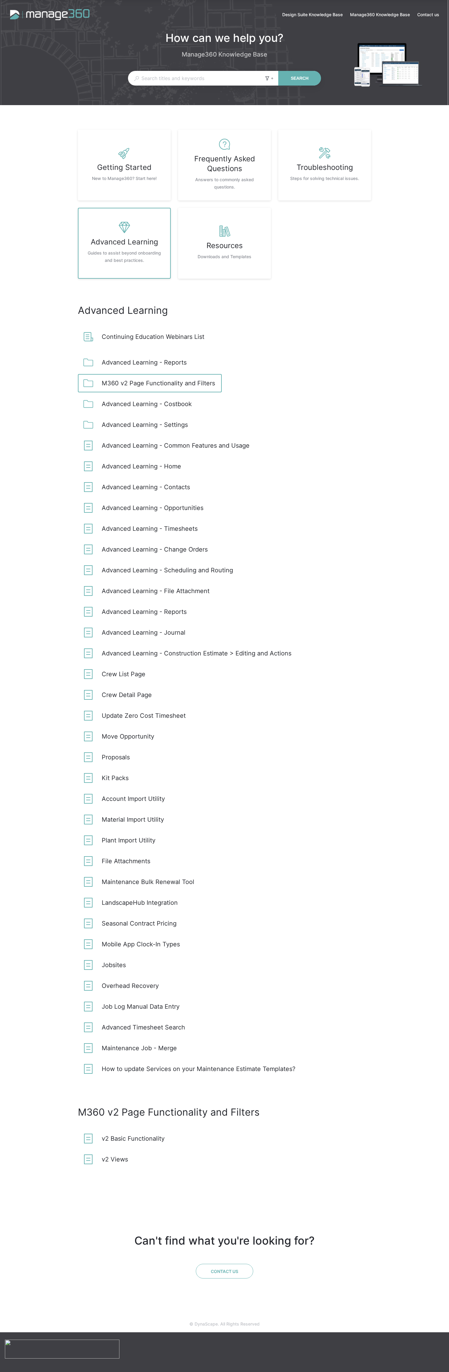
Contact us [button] (428, 14)
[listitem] (124, 165)
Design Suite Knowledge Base (312, 15)
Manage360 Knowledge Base (380, 15)
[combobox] (196, 78)
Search (299, 78)
